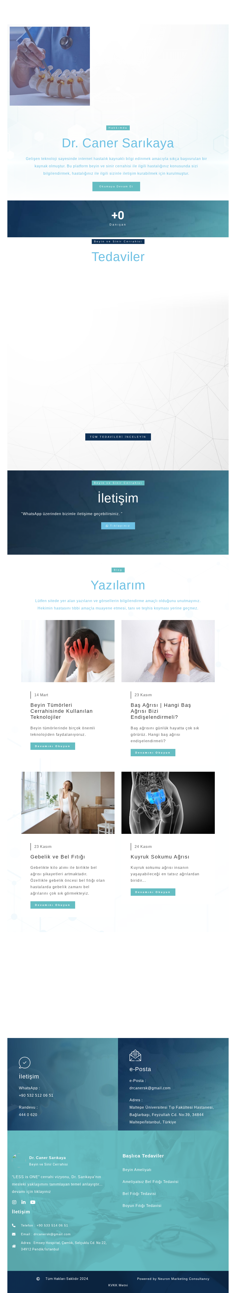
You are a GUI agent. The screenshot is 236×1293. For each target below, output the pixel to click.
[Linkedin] (23, 1202)
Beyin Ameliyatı (137, 1170)
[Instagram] (14, 1202)
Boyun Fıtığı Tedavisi (142, 1206)
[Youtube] (32, 1202)
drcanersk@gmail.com (150, 1088)
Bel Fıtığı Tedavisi (139, 1194)
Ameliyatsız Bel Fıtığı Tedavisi (151, 1182)
